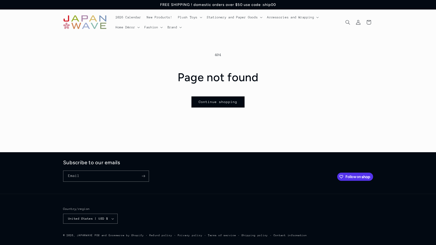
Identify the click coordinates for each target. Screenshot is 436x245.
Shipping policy (255, 235)
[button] (189, 17)
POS (97, 235)
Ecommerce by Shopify (126, 235)
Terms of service (222, 235)
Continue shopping (218, 102)
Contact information (290, 235)
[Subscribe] (143, 176)
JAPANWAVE (85, 235)
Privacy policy (190, 235)
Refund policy (160, 235)
